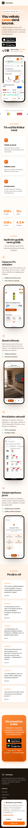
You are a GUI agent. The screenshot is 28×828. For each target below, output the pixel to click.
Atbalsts (4, 797)
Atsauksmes (5, 794)
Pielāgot (8, 819)
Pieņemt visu (14, 823)
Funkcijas (4, 792)
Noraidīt (19, 819)
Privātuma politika (8, 815)
